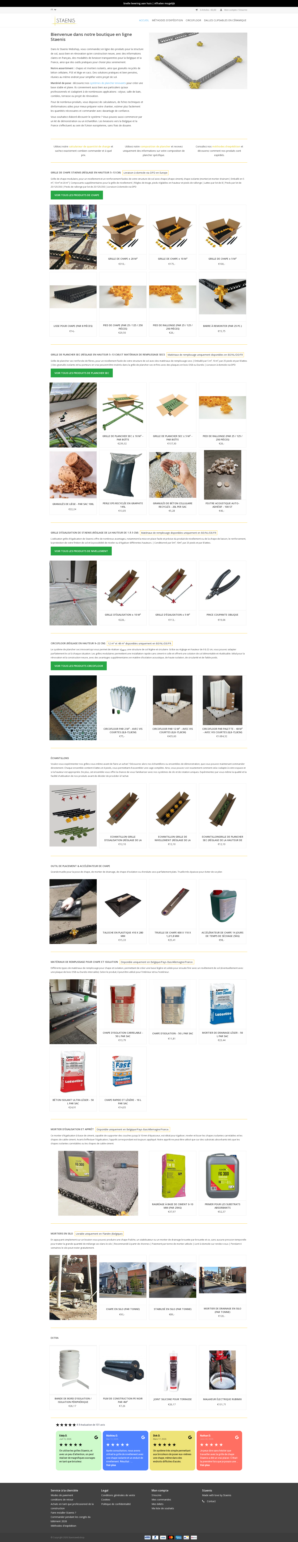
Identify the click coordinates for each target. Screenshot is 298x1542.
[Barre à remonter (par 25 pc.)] (222, 297)
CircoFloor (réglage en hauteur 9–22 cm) (78, 643)
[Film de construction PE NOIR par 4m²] (123, 1370)
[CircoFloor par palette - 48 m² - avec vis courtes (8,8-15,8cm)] (222, 700)
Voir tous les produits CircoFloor (78, 665)
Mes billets (157, 1504)
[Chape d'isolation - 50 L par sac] (172, 1004)
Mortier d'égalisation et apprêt (72, 1129)
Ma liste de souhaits (163, 1508)
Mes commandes (161, 1499)
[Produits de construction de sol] (70, 20)
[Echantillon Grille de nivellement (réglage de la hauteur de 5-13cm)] (172, 808)
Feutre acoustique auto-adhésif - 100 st (222, 505)
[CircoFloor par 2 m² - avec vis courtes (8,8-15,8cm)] (123, 700)
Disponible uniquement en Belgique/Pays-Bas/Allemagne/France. (157, 962)
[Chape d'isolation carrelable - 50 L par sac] (123, 1004)
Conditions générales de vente (118, 1495)
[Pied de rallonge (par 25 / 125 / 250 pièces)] (172, 297)
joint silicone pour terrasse (172, 1399)
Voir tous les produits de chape (76, 195)
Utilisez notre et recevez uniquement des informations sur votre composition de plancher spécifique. (154, 151)
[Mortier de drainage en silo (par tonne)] (222, 1280)
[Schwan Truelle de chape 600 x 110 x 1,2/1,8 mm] (172, 904)
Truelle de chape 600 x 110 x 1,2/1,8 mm (173, 934)
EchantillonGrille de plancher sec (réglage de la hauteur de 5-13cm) (222, 838)
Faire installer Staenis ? (63, 1512)
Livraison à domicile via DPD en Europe (145, 172)
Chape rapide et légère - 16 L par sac (123, 1101)
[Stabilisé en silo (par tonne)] (172, 1280)
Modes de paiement (62, 1495)
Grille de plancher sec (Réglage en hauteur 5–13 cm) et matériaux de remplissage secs (108, 354)
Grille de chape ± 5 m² (222, 258)
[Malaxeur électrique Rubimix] (222, 1370)
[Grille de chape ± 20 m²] (123, 229)
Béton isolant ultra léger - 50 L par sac (73, 1101)
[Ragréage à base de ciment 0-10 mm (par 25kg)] (172, 1176)
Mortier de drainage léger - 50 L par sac (222, 1034)
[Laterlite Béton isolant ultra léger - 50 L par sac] (73, 1071)
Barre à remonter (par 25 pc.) (222, 326)
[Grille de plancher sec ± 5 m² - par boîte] (172, 407)
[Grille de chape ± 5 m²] (222, 229)
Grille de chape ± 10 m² (172, 258)
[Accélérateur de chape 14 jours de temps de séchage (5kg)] (222, 904)
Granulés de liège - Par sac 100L (73, 504)
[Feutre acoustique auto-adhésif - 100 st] (222, 475)
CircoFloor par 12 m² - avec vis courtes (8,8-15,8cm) (172, 730)
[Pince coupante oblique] (222, 585)
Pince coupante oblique (222, 614)
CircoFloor (193, 20)
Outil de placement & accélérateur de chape (80, 866)
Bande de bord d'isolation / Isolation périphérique (73, 1400)
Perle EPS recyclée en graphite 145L (123, 505)
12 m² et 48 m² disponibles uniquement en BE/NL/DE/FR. (140, 643)
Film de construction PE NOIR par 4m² (123, 1400)
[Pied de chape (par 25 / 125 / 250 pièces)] (123, 297)
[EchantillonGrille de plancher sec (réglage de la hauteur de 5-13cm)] (222, 808)
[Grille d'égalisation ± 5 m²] (172, 585)
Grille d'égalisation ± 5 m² (172, 614)
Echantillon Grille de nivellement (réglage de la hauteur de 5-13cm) (173, 838)
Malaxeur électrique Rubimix (222, 1399)
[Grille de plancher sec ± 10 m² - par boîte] (123, 407)
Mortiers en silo (62, 1233)
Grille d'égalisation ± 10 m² (123, 614)
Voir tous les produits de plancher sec (81, 373)
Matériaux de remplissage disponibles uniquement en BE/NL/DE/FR (178, 532)
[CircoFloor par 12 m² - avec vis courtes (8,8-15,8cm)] (172, 700)
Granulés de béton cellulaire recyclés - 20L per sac (172, 505)
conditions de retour (62, 1499)
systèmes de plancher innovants (108, 83)
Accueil (144, 20)
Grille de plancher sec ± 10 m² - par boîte (122, 437)
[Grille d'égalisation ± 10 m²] (123, 585)
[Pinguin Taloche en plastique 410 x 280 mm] (123, 904)
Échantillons (60, 758)
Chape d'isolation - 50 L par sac (172, 1033)
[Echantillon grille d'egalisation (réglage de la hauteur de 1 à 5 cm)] (123, 808)
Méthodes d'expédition (63, 1525)
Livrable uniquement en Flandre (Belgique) (99, 1233)
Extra (54, 1337)
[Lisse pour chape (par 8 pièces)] (73, 297)
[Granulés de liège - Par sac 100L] (73, 475)
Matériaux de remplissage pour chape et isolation (84, 961)
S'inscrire (156, 1495)
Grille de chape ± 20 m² (123, 258)
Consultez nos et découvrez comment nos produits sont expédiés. (219, 151)
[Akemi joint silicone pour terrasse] (172, 1370)
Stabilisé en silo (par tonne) (172, 1309)
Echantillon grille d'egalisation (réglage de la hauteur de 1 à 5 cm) (123, 838)
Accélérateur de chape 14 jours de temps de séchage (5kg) (222, 934)
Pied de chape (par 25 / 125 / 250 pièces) (123, 327)
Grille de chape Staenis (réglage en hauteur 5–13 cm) (86, 172)
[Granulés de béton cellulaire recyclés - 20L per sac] (172, 475)
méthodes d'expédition (167, 20)
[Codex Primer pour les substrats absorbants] (222, 1176)
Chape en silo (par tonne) (123, 1309)
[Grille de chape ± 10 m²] (172, 229)
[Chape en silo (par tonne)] (123, 1280)
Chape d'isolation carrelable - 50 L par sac (123, 1034)
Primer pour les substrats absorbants (222, 1206)
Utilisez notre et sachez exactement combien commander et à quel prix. (83, 151)
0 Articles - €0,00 (208, 9)
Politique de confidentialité (116, 1504)
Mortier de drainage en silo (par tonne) (222, 1310)
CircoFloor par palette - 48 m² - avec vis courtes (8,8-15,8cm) (222, 730)
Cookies (105, 1499)
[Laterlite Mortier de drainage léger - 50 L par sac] (222, 1004)
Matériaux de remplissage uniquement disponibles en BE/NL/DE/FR (205, 354)
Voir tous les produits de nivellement (81, 551)
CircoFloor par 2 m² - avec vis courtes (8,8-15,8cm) (122, 730)
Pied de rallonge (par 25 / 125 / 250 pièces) (172, 327)
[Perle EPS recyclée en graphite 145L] (123, 475)
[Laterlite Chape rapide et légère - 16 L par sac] (123, 1071)
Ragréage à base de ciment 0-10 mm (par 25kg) (172, 1206)
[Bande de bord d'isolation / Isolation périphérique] (73, 1370)
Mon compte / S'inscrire (235, 9)
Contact (211, 1501)
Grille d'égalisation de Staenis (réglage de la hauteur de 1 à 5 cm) (94, 532)
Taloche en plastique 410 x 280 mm (123, 934)
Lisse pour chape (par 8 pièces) (73, 326)
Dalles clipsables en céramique (225, 20)
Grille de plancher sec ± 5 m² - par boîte (172, 437)
